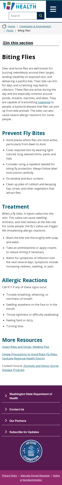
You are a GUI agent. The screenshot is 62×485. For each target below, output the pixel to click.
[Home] (25, 6)
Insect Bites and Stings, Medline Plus (25, 347)
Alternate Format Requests (35, 475)
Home (11, 26)
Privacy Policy (9, 475)
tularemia (44, 102)
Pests (9, 30)
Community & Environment (35, 26)
